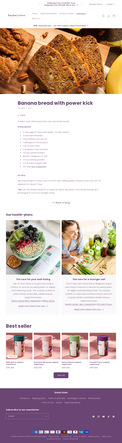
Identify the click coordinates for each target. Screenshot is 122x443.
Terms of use (48, 402)
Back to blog (63, 202)
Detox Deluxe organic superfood (72, 363)
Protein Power (105, 304)
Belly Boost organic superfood (15, 363)
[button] (82, 13)
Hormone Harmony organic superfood (46, 363)
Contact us (25, 398)
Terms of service (80, 436)
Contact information (70, 439)
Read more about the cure (32, 306)
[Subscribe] (46, 416)
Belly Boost (49, 301)
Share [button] (22, 115)
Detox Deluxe (18, 301)
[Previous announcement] (39, 4)
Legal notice (106, 436)
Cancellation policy (53, 439)
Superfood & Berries (24, 436)
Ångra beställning (72, 402)
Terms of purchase (56, 398)
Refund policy (94, 398)
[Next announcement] (82, 4)
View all (61, 375)
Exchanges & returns (76, 398)
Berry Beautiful (38, 166)
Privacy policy (66, 436)
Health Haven (72, 304)
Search (59, 402)
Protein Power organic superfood (100, 363)
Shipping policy (39, 398)
